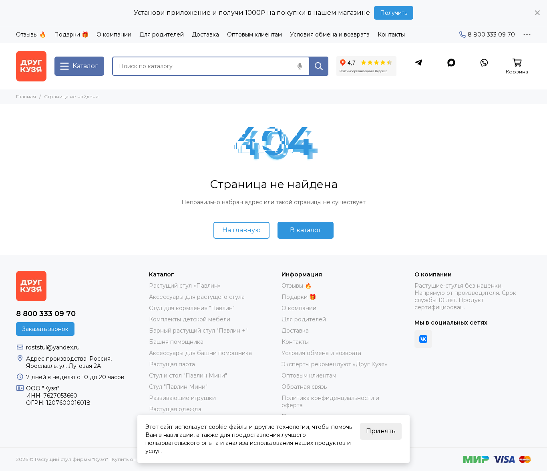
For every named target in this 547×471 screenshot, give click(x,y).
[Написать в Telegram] (418, 63)
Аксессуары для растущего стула (197, 296)
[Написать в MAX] (451, 63)
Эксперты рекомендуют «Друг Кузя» (334, 364)
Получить (393, 12)
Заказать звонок (45, 329)
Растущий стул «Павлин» (185, 285)
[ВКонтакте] (423, 339)
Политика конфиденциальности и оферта (330, 401)
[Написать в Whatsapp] (484, 63)
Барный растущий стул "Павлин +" (198, 330)
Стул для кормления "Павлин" (192, 308)
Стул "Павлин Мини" (178, 386)
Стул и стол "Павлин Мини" (188, 375)
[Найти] (318, 66)
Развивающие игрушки (182, 398)
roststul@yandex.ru (53, 347)
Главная (26, 96)
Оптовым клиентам (254, 34)
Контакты (391, 34)
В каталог (306, 230)
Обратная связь (304, 386)
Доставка (205, 34)
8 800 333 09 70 (491, 34)
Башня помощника (176, 341)
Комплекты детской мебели (189, 319)
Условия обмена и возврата (330, 34)
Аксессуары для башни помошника (200, 353)
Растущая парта (172, 364)
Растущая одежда (175, 409)
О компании (114, 34)
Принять (381, 431)
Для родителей (161, 34)
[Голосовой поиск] (299, 66)
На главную (241, 230)
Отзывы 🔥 (31, 34)
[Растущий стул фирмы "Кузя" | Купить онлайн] (31, 66)
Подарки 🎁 (71, 34)
